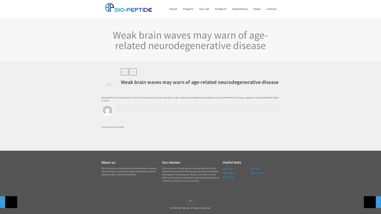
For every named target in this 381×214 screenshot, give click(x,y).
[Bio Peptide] (128, 9)
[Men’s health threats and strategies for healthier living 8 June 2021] (372, 202)
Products (231, 172)
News (257, 168)
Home (229, 168)
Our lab (230, 177)
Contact (259, 172)
